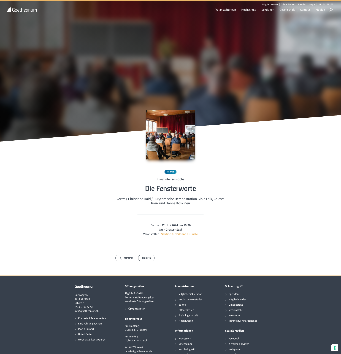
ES (332, 4)
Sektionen (267, 10)
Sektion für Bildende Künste (179, 234)
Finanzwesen (185, 320)
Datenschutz (185, 344)
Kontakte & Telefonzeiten (92, 318)
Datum (154, 225)
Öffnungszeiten (136, 309)
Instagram (234, 349)
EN (324, 4)
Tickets (146, 257)
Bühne (182, 304)
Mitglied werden (270, 4)
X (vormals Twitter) (239, 344)
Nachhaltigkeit (186, 349)
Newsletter (235, 315)
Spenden (302, 4)
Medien (320, 10)
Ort (161, 229)
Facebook (234, 338)
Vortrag (170, 172)
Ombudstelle (236, 304)
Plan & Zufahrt (86, 329)
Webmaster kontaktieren (91, 339)
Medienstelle (236, 310)
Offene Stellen (287, 4)
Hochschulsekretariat (190, 299)
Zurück (128, 258)
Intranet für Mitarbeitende (243, 320)
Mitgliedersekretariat (190, 294)
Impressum (184, 338)
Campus (305, 10)
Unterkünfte (84, 334)
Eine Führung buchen (90, 323)
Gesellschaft (287, 10)
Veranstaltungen (225, 10)
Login (312, 4)
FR (328, 4)
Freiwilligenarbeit (188, 315)
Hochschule (248, 10)
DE (320, 4)
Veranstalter (151, 234)
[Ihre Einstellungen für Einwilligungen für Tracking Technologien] (334, 347)
